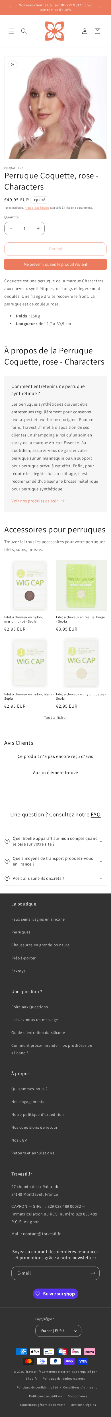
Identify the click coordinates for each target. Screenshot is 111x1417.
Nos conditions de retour (34, 1127)
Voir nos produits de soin (35, 501)
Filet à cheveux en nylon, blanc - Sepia (29, 696)
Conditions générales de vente (42, 1405)
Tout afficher (55, 717)
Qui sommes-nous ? (29, 1088)
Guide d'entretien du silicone (38, 1032)
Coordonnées (77, 1396)
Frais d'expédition (37, 208)
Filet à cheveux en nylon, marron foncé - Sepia (23, 619)
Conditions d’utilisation (81, 1387)
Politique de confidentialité (37, 1387)
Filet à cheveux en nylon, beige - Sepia (81, 696)
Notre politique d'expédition (37, 1114)
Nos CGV (19, 1140)
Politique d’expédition (45, 1396)
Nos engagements (27, 1101)
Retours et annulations (32, 1153)
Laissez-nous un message (34, 1019)
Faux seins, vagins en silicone (38, 919)
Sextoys (18, 970)
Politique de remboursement (64, 1378)
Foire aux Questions (29, 1006)
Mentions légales (83, 1405)
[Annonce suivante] (100, 7)
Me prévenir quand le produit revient (55, 264)
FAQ (96, 814)
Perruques (20, 932)
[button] (11, 31)
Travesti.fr (33, 1372)
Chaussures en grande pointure (40, 944)
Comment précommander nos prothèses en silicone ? (51, 1049)
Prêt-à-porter (23, 958)
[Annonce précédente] (10, 7)
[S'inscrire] (93, 1273)
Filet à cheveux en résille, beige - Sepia (80, 619)
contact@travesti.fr (42, 1233)
